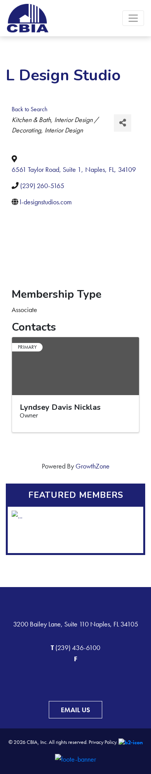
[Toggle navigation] (133, 18)
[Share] (122, 123)
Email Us (75, 709)
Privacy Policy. (103, 741)
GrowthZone (93, 466)
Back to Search (30, 109)
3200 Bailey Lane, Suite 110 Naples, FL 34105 (75, 624)
